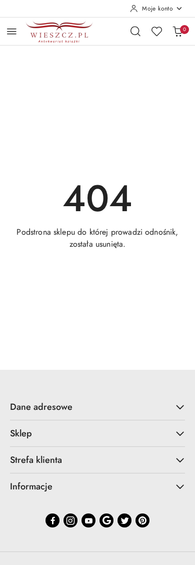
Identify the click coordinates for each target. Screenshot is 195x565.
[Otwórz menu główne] (12, 31)
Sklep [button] (21, 433)
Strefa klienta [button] (36, 459)
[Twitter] (125, 520)
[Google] (107, 520)
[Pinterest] (143, 520)
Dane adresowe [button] (41, 406)
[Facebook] (53, 520)
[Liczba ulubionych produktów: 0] (156, 31)
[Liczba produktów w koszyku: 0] (177, 31)
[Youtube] (89, 520)
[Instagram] (71, 520)
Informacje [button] (31, 486)
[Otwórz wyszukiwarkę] (135, 31)
